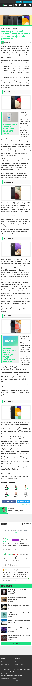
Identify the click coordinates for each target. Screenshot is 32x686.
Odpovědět (13, 550)
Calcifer (7, 570)
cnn (6, 474)
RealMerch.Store (27, 2)
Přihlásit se (16, 532)
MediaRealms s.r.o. (6, 678)
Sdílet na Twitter (23, 501)
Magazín (3, 28)
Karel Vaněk (7, 42)
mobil (20, 476)
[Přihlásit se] (30, 5)
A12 (9, 476)
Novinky (8, 28)
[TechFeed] (6, 5)
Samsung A (4, 478)
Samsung (25, 476)
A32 (12, 476)
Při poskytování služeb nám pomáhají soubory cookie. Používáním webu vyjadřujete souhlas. (16, 674)
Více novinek (16, 643)
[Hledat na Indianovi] (16, 5)
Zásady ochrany (19, 662)
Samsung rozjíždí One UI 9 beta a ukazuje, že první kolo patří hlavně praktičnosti (9, 354)
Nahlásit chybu (25, 504)
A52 (17, 476)
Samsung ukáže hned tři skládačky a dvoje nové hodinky (10, 128)
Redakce (3, 662)
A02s (6, 476)
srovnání (10, 478)
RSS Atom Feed (5, 664)
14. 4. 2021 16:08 (15, 28)
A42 (15, 476)
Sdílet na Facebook (9, 501)
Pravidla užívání (19, 664)
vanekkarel (10, 554)
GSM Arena (11, 474)
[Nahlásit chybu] (17, 680)
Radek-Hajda (6, 540)
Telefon (15, 478)
